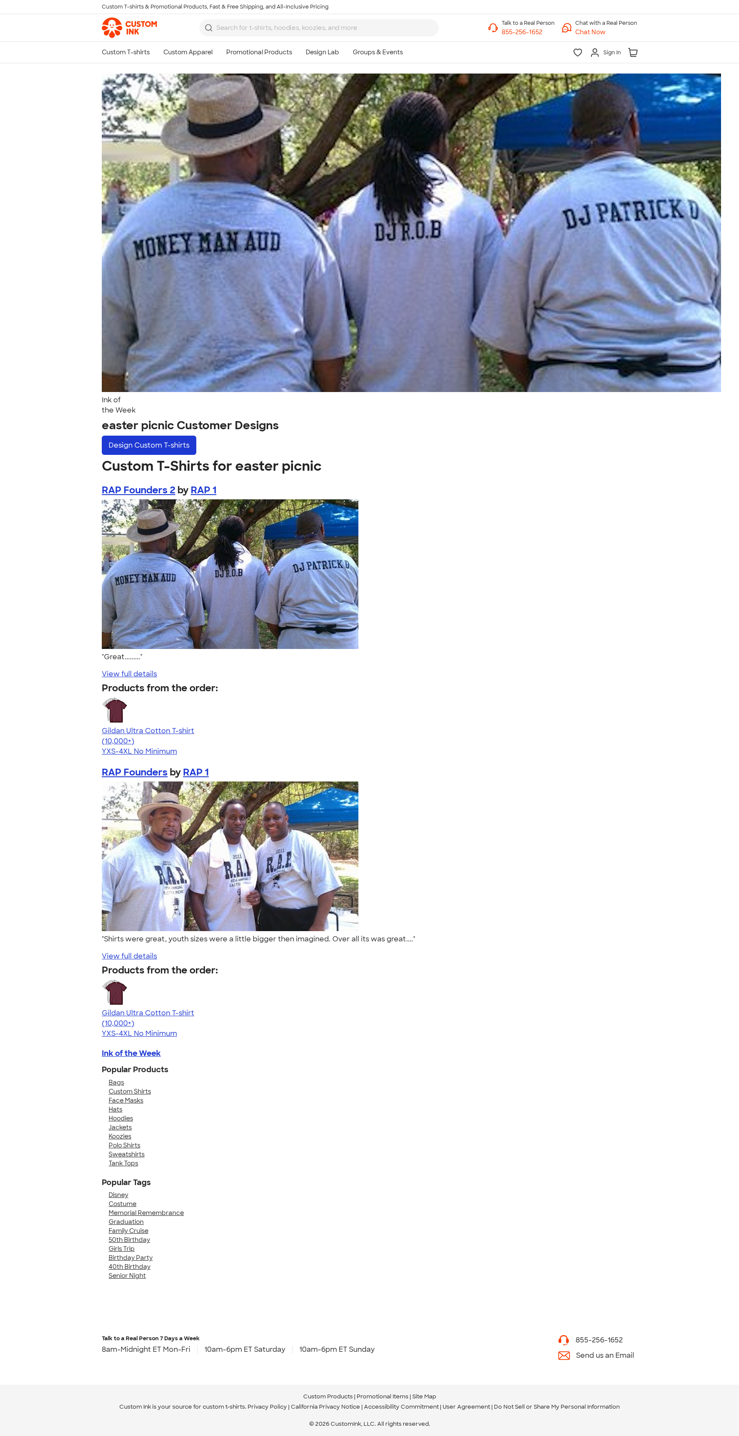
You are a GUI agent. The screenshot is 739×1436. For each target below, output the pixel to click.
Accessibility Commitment (401, 1406)
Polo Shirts (124, 1145)
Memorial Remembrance (146, 1213)
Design (149, 445)
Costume (122, 1204)
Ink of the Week (131, 1053)
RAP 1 (203, 490)
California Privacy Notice (325, 1406)
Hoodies (121, 1118)
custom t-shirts (224, 1406)
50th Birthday (129, 1240)
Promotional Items (382, 1396)
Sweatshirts (127, 1154)
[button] (606, 32)
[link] (129, 28)
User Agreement (466, 1406)
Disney (118, 1195)
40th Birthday (130, 1267)
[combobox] (319, 27)
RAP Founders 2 (138, 490)
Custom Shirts (130, 1091)
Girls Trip (122, 1249)
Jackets (120, 1127)
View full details (129, 673)
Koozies (120, 1136)
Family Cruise (128, 1231)
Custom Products (328, 1396)
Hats (115, 1109)
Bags (116, 1082)
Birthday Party (131, 1258)
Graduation (126, 1222)
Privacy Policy (267, 1406)
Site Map (424, 1396)
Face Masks (126, 1100)
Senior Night (127, 1276)
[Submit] (208, 27)
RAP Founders (135, 772)
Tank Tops (123, 1163)
